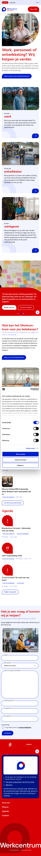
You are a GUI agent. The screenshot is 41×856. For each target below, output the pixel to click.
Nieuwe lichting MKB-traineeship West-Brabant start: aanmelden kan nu (16, 491)
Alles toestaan (20, 454)
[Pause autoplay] (37, 312)
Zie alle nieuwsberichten (12, 503)
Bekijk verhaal (9, 307)
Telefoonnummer (9, 700)
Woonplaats (7, 716)
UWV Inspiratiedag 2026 (12, 556)
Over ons (6, 802)
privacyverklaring (25, 727)
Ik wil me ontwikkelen (23, 534)
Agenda (5, 811)
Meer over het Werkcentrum (14, 357)
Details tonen (30, 448)
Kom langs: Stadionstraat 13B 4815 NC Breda (18, 782)
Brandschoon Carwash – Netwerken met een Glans (16, 529)
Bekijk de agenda (10, 592)
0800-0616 (9, 785)
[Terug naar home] (9, 9)
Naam (5, 655)
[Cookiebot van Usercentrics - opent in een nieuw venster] (30, 389)
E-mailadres (7, 708)
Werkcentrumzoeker (26, 850)
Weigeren (20, 465)
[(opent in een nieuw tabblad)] (10, 745)
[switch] (36, 428)
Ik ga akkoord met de (18, 727)
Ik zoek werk (20, 583)
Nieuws (5, 807)
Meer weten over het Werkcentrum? (16, 76)
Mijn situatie (7, 663)
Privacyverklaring (14, 850)
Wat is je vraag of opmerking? (12, 670)
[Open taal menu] (37, 2)
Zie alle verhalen (26, 307)
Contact (5, 2)
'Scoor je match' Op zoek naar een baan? (15, 578)
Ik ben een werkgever (8, 497)
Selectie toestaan (20, 460)
